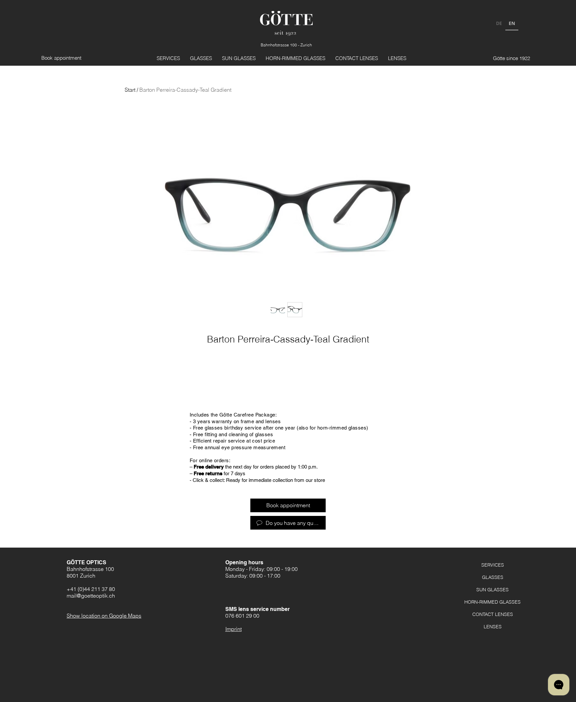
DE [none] (499, 23)
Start (130, 89)
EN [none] (512, 23)
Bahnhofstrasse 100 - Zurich (286, 44)
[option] (499, 24)
